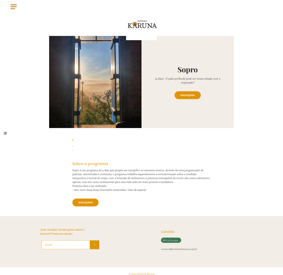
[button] (14, 6)
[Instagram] (5, 133)
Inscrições (187, 95)
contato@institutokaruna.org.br (179, 249)
